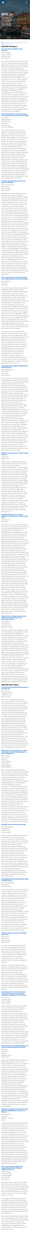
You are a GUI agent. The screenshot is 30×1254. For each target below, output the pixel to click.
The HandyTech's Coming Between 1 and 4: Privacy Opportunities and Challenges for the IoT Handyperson (14, 752)
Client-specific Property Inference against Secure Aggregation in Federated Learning (14, 278)
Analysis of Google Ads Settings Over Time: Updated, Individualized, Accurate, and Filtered (14, 1110)
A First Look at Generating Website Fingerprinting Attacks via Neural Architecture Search (12, 1168)
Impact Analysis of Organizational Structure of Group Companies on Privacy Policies (15, 1046)
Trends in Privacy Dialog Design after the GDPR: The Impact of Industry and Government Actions (13, 617)
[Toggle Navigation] (26, 2)
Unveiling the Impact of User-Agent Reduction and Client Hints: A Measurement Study (14, 516)
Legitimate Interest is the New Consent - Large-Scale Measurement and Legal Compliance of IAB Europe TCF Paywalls (13, 993)
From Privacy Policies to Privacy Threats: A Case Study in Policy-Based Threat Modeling (14, 114)
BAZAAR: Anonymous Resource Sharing (13, 824)
